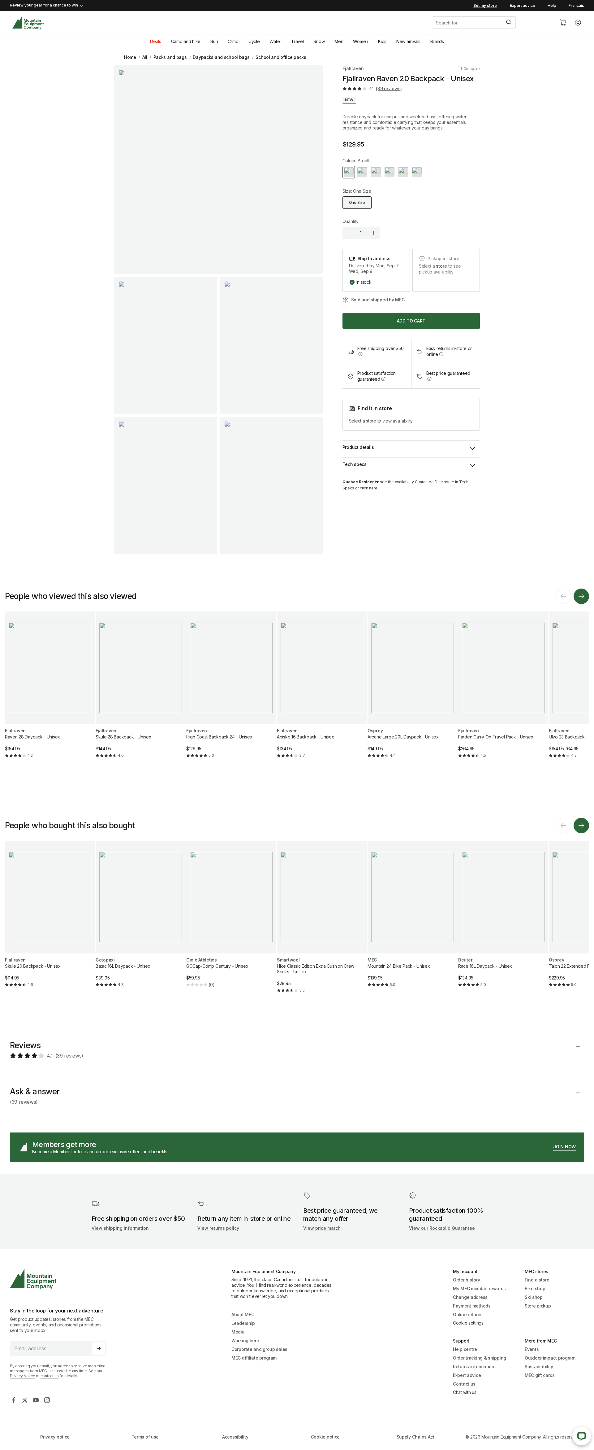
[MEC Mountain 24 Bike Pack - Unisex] (413, 919)
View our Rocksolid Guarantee (442, 1228)
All (144, 57)
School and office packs (281, 57)
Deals (155, 41)
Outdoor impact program (550, 1357)
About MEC (242, 1314)
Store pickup (538, 1305)
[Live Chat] (581, 1436)
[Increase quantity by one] (373, 233)
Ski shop (534, 1297)
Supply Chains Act (415, 1436)
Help (552, 5)
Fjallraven (353, 68)
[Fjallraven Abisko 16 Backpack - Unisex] (322, 689)
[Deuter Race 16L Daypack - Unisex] (503, 919)
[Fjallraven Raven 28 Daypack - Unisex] (50, 689)
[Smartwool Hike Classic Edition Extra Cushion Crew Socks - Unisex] (322, 922)
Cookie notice (325, 1436)
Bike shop (535, 1288)
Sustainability (539, 1366)
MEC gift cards (540, 1375)
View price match (322, 1228)
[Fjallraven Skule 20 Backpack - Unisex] (50, 919)
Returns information (473, 1366)
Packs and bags (170, 57)
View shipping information (120, 1228)
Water (275, 41)
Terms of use (145, 1436)
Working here (245, 1340)
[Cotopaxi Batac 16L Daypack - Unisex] (141, 919)
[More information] (360, 354)
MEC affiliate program (254, 1357)
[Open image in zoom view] (218, 169)
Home (130, 57)
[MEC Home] (28, 23)
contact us (50, 1375)
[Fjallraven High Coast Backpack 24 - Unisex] (231, 689)
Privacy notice (55, 1436)
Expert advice (522, 5)
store (441, 266)
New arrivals (408, 41)
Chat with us (464, 1392)
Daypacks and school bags (221, 57)
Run (214, 41)
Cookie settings (468, 1322)
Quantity (350, 221)
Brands (437, 41)
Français (576, 5)
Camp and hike (185, 41)
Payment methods (472, 1305)
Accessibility (235, 1436)
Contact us (464, 1383)
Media (238, 1331)
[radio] (348, 172)
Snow (319, 41)
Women (360, 41)
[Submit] (508, 22)
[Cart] (563, 22)
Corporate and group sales (259, 1349)
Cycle (254, 41)
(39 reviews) (389, 88)
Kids (382, 41)
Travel (297, 41)
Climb (233, 41)
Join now (564, 1146)
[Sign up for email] (98, 1348)
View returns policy (218, 1228)
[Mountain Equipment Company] (60, 1279)
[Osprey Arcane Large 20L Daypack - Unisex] (413, 689)
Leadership (243, 1323)
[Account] (578, 22)
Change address (470, 1297)
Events (532, 1349)
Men (338, 41)
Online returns (468, 1314)
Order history (466, 1279)
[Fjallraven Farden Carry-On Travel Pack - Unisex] (503, 689)
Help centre (465, 1349)
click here (368, 488)
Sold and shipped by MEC (378, 299)
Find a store (537, 1279)
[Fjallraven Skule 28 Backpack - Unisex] (141, 689)
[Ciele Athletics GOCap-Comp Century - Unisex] (231, 919)
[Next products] (581, 596)
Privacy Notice (22, 1375)
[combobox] (490, 22)
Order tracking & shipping (479, 1357)
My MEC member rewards (479, 1288)
